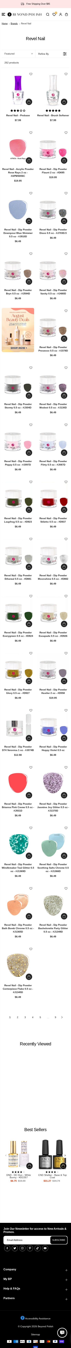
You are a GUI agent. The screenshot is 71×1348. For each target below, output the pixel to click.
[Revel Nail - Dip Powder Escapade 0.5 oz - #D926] (53, 612)
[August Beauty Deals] (18, 330)
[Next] (65, 1155)
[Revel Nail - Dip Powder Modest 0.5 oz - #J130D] (53, 384)
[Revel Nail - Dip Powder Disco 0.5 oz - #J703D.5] (53, 209)
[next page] (62, 1017)
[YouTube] (45, 1248)
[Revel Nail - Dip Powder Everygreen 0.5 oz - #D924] (18, 612)
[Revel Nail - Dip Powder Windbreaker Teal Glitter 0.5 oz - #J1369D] (18, 844)
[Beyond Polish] (24, 14)
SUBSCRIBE (58, 1240)
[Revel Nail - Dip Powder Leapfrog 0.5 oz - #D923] (18, 498)
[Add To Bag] (29, 101)
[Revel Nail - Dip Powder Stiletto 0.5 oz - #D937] (53, 498)
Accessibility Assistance (37, 1318)
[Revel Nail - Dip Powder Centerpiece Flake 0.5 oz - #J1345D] (18, 965)
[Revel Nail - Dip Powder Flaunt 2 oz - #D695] (53, 149)
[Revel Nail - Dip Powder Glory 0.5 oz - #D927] (18, 669)
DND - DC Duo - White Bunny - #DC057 (18, 1176)
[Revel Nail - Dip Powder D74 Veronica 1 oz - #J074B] (18, 726)
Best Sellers (35, 1129)
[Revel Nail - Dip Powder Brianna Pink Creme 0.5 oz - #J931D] (18, 783)
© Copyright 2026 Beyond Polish (35, 1326)
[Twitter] (15, 1248)
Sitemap (35, 1334)
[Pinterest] (30, 1248)
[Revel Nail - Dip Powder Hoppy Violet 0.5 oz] (53, 726)
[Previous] (6, 1155)
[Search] (47, 14)
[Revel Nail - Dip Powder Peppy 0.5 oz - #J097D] (18, 441)
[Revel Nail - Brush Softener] (53, 90)
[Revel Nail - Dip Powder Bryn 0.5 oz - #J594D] (18, 270)
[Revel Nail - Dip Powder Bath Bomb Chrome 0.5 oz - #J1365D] (18, 904)
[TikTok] (37, 1248)
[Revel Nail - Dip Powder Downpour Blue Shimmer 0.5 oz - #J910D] (18, 209)
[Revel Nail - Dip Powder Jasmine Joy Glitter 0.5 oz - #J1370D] (53, 783)
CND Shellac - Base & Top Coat (52, 1176)
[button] (3, 14)
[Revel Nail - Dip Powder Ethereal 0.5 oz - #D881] (18, 555)
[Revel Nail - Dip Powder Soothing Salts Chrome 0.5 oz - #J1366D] (53, 844)
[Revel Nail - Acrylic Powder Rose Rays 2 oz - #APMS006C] (18, 149)
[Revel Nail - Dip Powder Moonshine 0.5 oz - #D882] (53, 555)
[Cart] (66, 14)
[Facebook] (7, 1248)
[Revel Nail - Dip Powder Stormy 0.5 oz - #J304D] (18, 384)
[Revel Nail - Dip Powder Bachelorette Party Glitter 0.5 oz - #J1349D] (53, 904)
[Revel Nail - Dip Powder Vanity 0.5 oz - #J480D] (53, 270)
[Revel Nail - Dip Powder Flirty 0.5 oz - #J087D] (53, 441)
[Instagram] (22, 1248)
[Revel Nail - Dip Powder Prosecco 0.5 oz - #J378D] (53, 327)
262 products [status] (11, 62)
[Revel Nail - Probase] (18, 90)
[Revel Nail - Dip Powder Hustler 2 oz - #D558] (53, 669)
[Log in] (60, 14)
